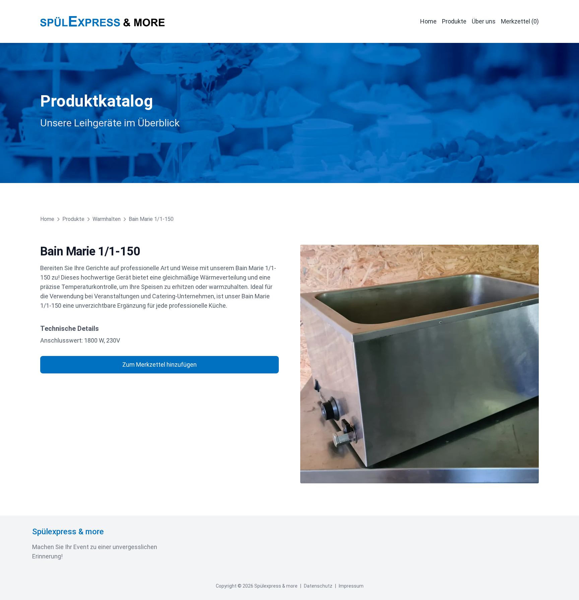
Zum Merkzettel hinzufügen (159, 364)
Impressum (351, 586)
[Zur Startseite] (102, 21)
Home (428, 21)
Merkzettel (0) (520, 21)
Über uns (484, 21)
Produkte (454, 21)
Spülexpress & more (68, 531)
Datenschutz (318, 586)
